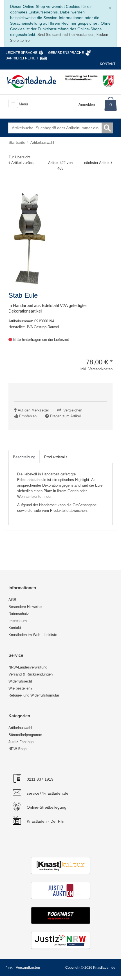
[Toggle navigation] (13, 103)
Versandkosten (28, 967)
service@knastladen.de (47, 793)
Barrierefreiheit (22, 58)
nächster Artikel (97, 163)
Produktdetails (56, 457)
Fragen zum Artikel (65, 416)
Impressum (17, 621)
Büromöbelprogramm (25, 735)
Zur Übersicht (19, 157)
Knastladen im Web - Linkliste (32, 635)
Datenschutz (18, 614)
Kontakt (107, 64)
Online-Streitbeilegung (46, 807)
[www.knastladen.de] (31, 81)
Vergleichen (72, 410)
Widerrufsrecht (20, 681)
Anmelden (87, 104)
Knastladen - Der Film (46, 821)
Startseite (16, 142)
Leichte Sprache (21, 53)
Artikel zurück (22, 163)
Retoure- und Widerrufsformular (33, 695)
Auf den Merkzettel (33, 410)
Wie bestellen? (20, 688)
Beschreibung (24, 457)
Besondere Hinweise (25, 607)
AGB (12, 600)
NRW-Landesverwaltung (27, 667)
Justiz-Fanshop (20, 742)
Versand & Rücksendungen (30, 674)
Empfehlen (28, 416)
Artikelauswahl (20, 728)
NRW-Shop (17, 749)
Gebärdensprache (66, 53)
